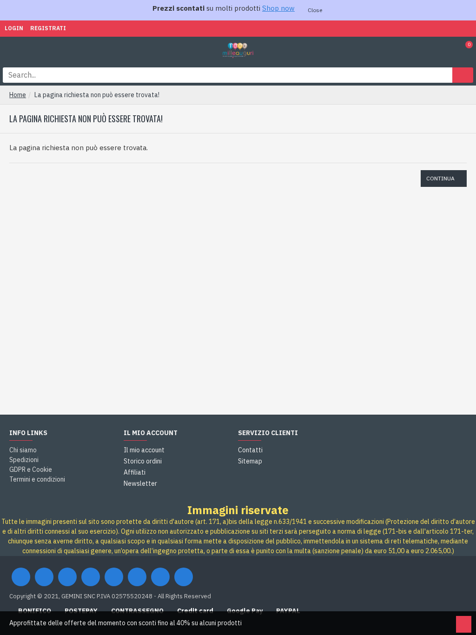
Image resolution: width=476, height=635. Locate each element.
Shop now (278, 8)
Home (17, 95)
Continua (440, 178)
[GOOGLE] (67, 577)
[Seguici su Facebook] (21, 577)
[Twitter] (44, 577)
